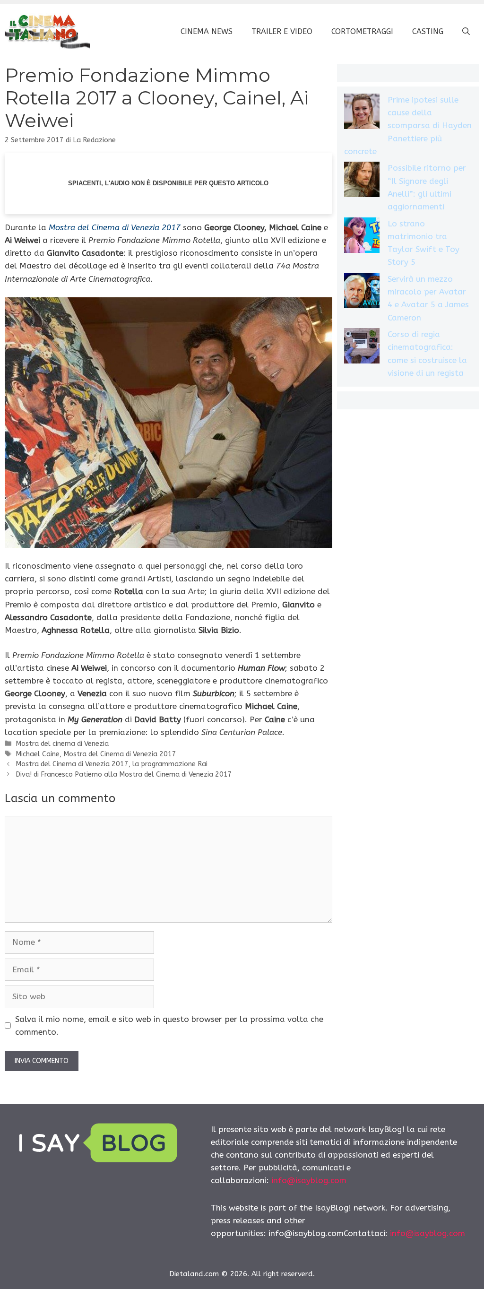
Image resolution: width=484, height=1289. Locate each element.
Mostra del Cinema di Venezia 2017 (119, 754)
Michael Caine (38, 754)
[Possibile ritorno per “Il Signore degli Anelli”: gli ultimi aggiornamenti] (362, 181)
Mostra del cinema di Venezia (62, 744)
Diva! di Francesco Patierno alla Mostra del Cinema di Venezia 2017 (124, 774)
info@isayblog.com (308, 1180)
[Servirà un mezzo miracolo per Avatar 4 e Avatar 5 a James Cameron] (362, 292)
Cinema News (207, 31)
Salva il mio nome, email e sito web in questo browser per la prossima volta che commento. (169, 1025)
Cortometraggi (362, 31)
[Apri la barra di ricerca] (466, 31)
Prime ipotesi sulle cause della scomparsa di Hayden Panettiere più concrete (408, 125)
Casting (427, 31)
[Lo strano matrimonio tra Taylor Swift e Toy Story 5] (362, 237)
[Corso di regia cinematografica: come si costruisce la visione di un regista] (362, 347)
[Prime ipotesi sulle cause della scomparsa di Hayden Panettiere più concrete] (362, 113)
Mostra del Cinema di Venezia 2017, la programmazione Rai (111, 764)
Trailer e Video (281, 31)
